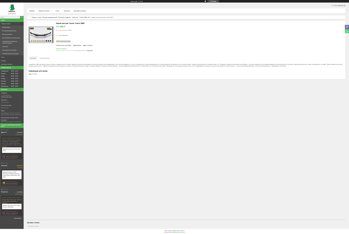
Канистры (5, 46)
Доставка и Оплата (6, 64)
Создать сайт (133, 1)
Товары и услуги (5, 23)
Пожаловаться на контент (178, 232)
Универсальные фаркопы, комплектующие (9, 42)
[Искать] (22, 17)
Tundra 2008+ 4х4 (84, 17)
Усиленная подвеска (64, 17)
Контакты (67, 11)
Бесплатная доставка (64, 41)
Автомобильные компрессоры (11, 38)
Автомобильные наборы (9, 50)
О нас (2, 57)
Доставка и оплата (33, 226)
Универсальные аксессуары (10, 53)
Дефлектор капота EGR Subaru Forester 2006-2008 (11, 206)
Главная (31, 11)
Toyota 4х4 (75, 17)
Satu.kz (182, 230)
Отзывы (3, 60)
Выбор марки (6, 27)
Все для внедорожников (9, 31)
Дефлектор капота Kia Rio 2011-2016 (12, 149)
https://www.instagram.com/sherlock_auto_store (12, 121)
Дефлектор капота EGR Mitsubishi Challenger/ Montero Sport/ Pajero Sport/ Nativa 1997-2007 (11, 174)
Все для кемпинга (7, 34)
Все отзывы (17, 218)
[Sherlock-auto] (11, 8)
